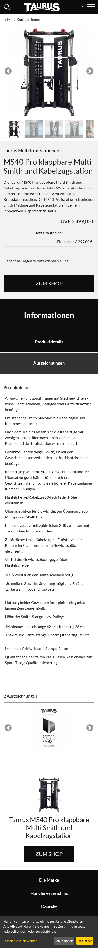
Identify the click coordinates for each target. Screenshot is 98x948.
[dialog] (49, 932)
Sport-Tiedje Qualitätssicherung (31, 662)
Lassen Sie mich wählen (20, 941)
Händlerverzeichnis (49, 893)
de (78, 7)
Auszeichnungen (49, 362)
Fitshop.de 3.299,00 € (74, 241)
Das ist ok (84, 941)
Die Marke (49, 879)
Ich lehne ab (64, 941)
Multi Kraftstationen (23, 19)
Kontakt (49, 906)
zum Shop (49, 283)
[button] (8, 71)
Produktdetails (49, 341)
